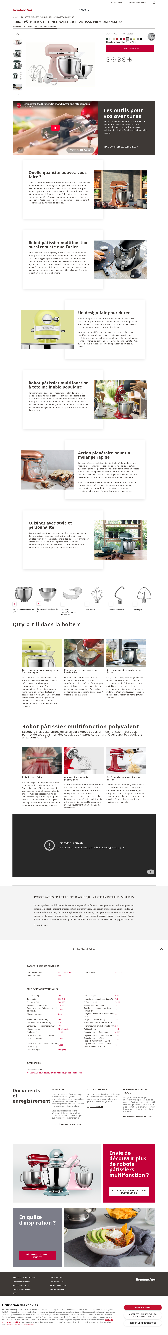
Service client (116, 2)
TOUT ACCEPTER (143, 1307)
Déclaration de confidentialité (20, 1325)
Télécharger (96, 1106)
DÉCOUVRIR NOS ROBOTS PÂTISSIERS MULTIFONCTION (129, 1191)
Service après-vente (57, 1289)
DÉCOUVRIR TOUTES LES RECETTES (37, 1255)
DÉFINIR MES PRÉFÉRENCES (143, 1323)
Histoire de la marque (21, 1285)
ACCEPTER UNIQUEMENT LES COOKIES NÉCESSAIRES (142, 1315)
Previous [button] (17, 34)
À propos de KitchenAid (137, 2)
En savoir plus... (41, 925)
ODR (14, 1293)
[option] (17, 42)
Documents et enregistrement (46, 26)
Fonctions (28, 26)
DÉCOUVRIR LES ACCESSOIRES (120, 147)
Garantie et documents (58, 1285)
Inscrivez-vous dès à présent (137, 1116)
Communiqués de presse (22, 1289)
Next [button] (17, 94)
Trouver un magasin (57, 1282)
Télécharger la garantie (68, 1124)
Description (17, 26)
